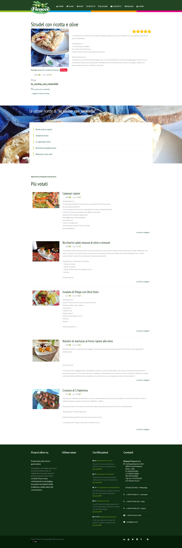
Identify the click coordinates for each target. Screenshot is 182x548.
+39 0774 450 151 (133, 508)
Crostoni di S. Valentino (75, 390)
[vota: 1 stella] (134, 31)
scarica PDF (98, 469)
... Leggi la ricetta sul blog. (40, 93)
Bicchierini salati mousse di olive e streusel (86, 242)
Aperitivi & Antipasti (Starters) (49, 70)
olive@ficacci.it (132, 522)
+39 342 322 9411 (131, 488)
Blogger (104, 6)
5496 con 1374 (72, 345)
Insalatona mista (42, 135)
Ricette (91, 6)
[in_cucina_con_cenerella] (40, 89)
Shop (81, 6)
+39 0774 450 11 (132, 494)
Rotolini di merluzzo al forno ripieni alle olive (88, 341)
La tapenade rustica (43, 141)
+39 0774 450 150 (133, 501)
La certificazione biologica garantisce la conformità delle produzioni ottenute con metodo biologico (106, 506)
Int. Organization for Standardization (108, 487)
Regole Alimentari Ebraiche (108, 517)
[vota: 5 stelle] (149, 31)
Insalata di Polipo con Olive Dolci (81, 292)
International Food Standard (105, 474)
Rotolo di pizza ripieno (44, 129)
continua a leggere (142, 232)
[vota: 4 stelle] (145, 31)
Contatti (117, 6)
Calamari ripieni (71, 193)
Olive (71, 6)
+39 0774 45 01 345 (134, 515)
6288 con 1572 (72, 246)
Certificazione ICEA (103, 501)
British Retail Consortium (104, 461)
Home (60, 6)
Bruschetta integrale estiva (46, 148)
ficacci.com (60, 539)
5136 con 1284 (72, 394)
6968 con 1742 (72, 197)
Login (141, 6)
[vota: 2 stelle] (138, 31)
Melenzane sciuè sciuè (44, 154)
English (129, 6)
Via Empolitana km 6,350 (134, 464)
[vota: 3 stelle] (141, 31)
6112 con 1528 (72, 295)
